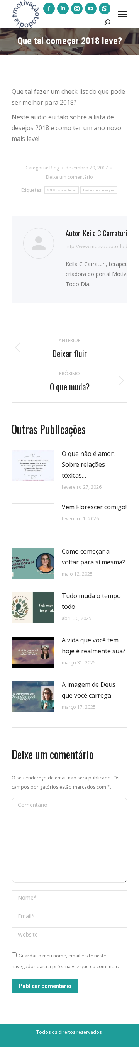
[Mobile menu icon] (122, 14)
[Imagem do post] (33, 465)
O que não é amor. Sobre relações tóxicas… (88, 464)
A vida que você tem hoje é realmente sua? (93, 645)
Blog (54, 167)
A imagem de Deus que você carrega (88, 690)
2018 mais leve (61, 190)
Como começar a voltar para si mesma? (93, 556)
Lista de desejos (98, 190)
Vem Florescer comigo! (94, 507)
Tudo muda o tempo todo (91, 601)
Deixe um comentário (69, 177)
